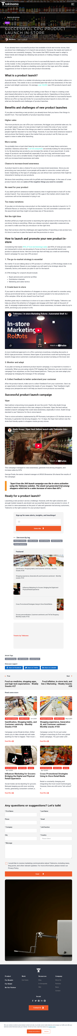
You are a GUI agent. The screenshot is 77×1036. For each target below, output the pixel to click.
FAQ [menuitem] (39, 987)
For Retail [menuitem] (8, 984)
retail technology (57, 541)
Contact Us (37, 1008)
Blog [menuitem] (39, 980)
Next (68, 676)
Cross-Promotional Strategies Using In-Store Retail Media (34, 604)
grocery (31, 768)
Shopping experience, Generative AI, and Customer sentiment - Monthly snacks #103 (38, 577)
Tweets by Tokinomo (20, 636)
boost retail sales (11, 768)
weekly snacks (32, 541)
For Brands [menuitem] (9, 980)
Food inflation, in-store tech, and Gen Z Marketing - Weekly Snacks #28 (56, 683)
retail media (22, 768)
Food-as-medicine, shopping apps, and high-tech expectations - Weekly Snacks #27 (21, 683)
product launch (34, 659)
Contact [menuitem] (57, 990)
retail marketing (44, 541)
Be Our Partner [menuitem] (10, 987)
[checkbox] (38, 865)
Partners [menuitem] (58, 983)
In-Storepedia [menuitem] (42, 983)
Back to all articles (13, 17)
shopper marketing (19, 541)
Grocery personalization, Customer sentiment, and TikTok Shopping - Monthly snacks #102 (37, 615)
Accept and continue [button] (34, 1031)
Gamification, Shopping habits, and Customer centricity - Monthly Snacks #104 (36, 569)
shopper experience (20, 544)
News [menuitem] (57, 987)
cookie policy (52, 1027)
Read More (9, 741)
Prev (8, 676)
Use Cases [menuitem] (25, 980)
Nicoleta (12, 39)
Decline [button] (46, 1031)
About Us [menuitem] (58, 980)
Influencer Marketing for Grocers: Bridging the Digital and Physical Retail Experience (40, 588)
